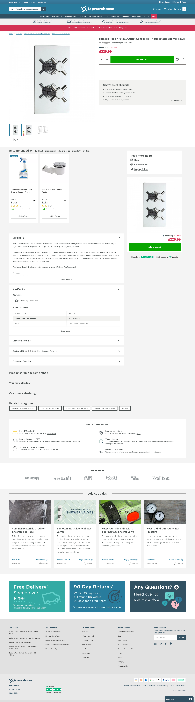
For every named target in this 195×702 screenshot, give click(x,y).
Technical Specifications (28, 301)
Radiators (125, 16)
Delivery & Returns (22, 340)
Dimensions (23, 140)
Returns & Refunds (88, 640)
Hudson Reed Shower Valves (105, 408)
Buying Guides (141, 169)
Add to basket (150, 59)
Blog (119, 636)
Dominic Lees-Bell (63, 560)
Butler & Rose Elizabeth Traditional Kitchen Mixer (23, 633)
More (138, 433)
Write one (128, 43)
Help (136, 159)
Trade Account (86, 645)
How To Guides (176, 560)
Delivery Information (88, 636)
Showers (83, 16)
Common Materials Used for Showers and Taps (28, 530)
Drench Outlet (86, 653)
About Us (85, 649)
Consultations (141, 164)
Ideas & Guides (164, 2)
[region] (66, 190)
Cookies (171, 686)
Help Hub (175, 2)
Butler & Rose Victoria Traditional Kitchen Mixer (25, 638)
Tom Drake (16, 560)
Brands (146, 16)
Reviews (17, 350)
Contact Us (85, 657)
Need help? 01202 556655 (27, 2)
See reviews (51, 433)
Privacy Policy (162, 686)
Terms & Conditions (148, 686)
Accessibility (180, 686)
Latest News (42, 560)
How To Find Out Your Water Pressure (163, 530)
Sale (154, 16)
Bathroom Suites (113, 16)
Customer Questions (22, 361)
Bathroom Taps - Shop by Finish (23, 408)
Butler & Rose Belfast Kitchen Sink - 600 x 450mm (23, 654)
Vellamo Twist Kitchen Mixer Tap (20, 642)
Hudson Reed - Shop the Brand (77, 408)
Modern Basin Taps (51, 649)
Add (27, 216)
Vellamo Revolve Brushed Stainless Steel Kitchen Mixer (23, 648)
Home (11, 34)
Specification (19, 289)
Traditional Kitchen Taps (53, 632)
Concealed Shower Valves (61, 34)
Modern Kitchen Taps (52, 636)
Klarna (120, 657)
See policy (76, 441)
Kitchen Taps (44, 16)
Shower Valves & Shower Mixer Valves (37, 34)
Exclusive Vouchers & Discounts (128, 649)
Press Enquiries (123, 666)
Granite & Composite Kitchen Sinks (57, 645)
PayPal (120, 653)
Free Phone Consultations (126, 632)
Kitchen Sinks (57, 16)
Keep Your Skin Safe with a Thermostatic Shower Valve (118, 530)
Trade (184, 2)
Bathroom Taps (71, 16)
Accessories (136, 16)
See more (158, 452)
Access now (118, 444)
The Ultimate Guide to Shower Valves (75, 530)
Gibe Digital (182, 690)
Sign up (181, 637)
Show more (65, 279)
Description (18, 237)
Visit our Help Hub (15, 689)
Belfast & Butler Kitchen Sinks (55, 640)
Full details (175, 100)
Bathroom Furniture (96, 16)
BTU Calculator (123, 645)
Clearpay (121, 662)
